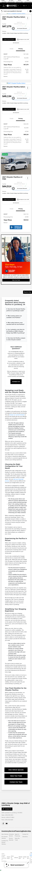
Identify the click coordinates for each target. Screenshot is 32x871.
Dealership (26, 831)
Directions (25, 836)
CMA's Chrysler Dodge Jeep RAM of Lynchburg (4, 857)
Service (12, 831)
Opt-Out (28, 857)
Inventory (5, 831)
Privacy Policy (8, 857)
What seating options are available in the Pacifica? (14, 316)
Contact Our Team (16, 782)
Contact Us (16, 381)
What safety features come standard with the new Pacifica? (15, 323)
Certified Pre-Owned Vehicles (5, 842)
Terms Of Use (12, 857)
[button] (28, 18)
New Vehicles (5, 834)
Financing (18, 831)
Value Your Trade (16, 280)
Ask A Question (16, 42)
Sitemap (16, 857)
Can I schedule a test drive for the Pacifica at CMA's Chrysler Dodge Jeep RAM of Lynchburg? (15, 331)
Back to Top (27, 292)
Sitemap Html (20, 857)
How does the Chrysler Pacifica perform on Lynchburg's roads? (15, 309)
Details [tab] (11, 48)
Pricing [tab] (20, 48)
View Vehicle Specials (16, 770)
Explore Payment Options (9, 39)
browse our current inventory (17, 414)
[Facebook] (3, 823)
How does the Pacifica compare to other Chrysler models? (15, 338)
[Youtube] (6, 823)
